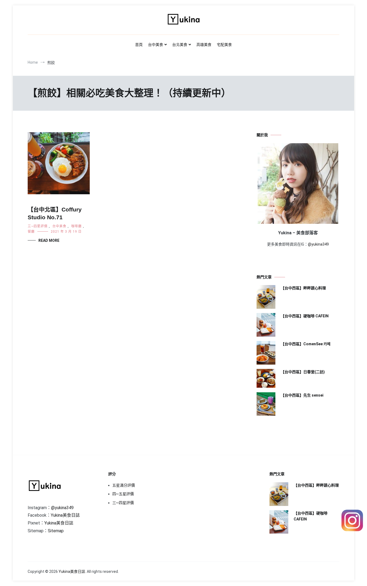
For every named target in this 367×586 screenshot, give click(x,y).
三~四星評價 (38, 226)
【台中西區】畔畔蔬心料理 (303, 288)
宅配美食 (224, 44)
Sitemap (56, 530)
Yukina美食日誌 (65, 515)
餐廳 (31, 231)
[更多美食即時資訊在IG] (352, 529)
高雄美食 (203, 44)
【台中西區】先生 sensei (302, 395)
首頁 (139, 44)
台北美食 (179, 44)
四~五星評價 (123, 494)
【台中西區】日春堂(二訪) (303, 372)
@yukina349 (318, 244)
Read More (48, 240)
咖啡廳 (76, 226)
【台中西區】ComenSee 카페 (305, 344)
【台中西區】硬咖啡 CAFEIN (305, 316)
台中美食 (155, 44)
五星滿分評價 (123, 485)
